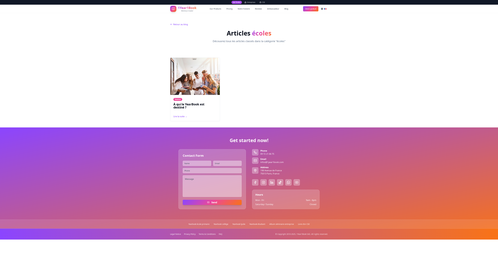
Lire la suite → (180, 116)
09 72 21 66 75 (267, 153)
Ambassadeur (273, 9)
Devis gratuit (310, 9)
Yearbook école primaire (198, 224)
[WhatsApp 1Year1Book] (288, 182)
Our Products (215, 9)
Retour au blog (180, 24)
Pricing (229, 9)
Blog (286, 9)
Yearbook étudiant (257, 224)
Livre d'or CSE (304, 224)
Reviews (258, 9)
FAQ (220, 234)
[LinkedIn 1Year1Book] (272, 182)
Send (214, 202)
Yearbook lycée (238, 224)
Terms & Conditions (207, 234)
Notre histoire (244, 9)
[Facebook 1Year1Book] (255, 182)
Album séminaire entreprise (281, 224)
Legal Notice (175, 234)
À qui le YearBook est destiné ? (188, 105)
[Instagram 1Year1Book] (263, 182)
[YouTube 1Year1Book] (297, 182)
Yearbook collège (221, 224)
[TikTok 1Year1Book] (280, 182)
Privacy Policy (190, 234)
